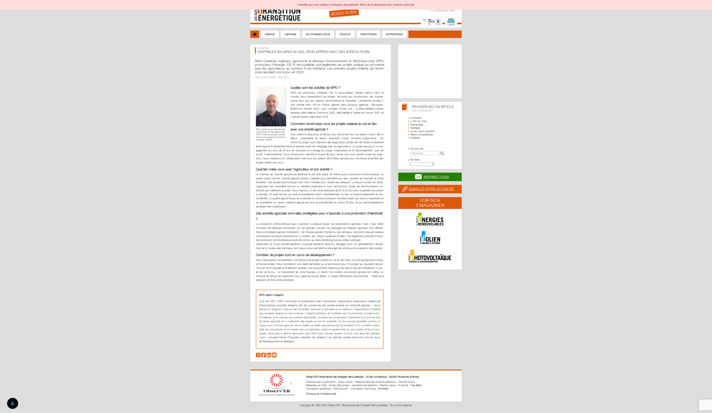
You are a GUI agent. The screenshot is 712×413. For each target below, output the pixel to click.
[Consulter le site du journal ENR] (430, 219)
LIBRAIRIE (290, 34)
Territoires (368, 34)
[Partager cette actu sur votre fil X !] (258, 355)
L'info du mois (418, 121)
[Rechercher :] (428, 153)
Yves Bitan (416, 385)
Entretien (415, 137)
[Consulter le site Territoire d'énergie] (451, 21)
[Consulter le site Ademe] (431, 21)
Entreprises (394, 34)
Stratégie (415, 127)
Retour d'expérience (421, 134)
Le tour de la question (422, 131)
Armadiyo (383, 388)
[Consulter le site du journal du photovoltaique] (430, 256)
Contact (345, 34)
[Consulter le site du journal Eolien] (430, 237)
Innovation (416, 117)
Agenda (270, 34)
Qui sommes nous (318, 34)
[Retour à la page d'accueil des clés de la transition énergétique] (275, 11)
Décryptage (416, 124)
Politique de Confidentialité (321, 393)
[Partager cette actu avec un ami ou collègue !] (274, 355)
